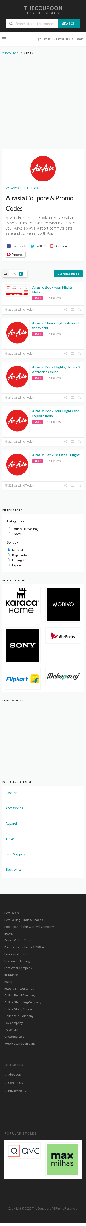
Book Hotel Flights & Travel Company (29, 927)
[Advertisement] (43, 103)
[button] (16, 246)
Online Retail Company (19, 995)
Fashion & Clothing (17, 961)
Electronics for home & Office (24, 947)
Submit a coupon (68, 273)
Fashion (11, 793)
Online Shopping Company (22, 1002)
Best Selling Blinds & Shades (23, 920)
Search (68, 23)
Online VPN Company (18, 1016)
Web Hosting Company (19, 1043)
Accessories (14, 808)
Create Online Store (18, 940)
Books (8, 934)
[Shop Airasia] (43, 169)
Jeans (8, 982)
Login (80, 39)
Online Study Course (18, 1009)
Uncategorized (14, 1037)
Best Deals (11, 913)
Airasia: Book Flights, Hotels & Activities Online (56, 369)
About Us (14, 1075)
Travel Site (11, 1030)
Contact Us (15, 1083)
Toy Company (13, 1023)
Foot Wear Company (18, 968)
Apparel (11, 823)
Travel (10, 839)
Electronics (14, 869)
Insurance (11, 975)
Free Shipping (15, 854)
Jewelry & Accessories (19, 989)
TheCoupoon (43, 8)
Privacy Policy (17, 1091)
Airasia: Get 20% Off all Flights (56, 455)
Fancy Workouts (15, 954)
